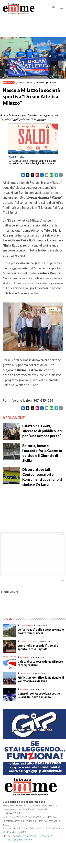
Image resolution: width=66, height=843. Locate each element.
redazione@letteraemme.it (37, 836)
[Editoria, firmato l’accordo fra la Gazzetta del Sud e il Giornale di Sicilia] (11, 451)
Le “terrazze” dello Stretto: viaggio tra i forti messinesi (41, 631)
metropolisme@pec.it (20, 839)
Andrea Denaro (26, 625)
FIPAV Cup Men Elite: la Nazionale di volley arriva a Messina (41, 679)
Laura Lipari (25, 673)
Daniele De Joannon (28, 641)
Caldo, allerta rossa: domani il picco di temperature (40, 663)
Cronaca (9, 82)
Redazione (40, 82)
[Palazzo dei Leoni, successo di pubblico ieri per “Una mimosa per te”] (11, 431)
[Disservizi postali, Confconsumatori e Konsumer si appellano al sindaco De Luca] (11, 475)
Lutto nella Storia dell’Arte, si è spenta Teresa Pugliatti (38, 647)
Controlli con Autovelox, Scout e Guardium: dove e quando (39, 695)
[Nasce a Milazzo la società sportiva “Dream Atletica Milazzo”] (33, 58)
